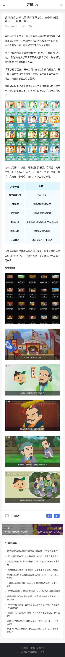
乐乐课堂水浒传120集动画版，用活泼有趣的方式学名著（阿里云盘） (33, 598)
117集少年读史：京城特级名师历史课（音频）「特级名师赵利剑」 (32, 576)
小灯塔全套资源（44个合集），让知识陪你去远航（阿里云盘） (32, 584)
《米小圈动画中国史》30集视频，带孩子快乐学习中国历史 (32, 556)
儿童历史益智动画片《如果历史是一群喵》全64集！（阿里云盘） (32, 622)
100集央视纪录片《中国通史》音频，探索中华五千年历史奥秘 (33, 563)
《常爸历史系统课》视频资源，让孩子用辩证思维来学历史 (32, 569)
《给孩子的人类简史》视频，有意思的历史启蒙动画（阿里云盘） (33, 614)
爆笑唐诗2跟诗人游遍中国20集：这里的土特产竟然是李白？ (33, 550)
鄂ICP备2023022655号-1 (33, 651)
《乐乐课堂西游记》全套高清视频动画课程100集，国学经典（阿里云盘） (33, 606)
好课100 (32, 648)
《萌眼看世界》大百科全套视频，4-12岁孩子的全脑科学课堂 (33, 591)
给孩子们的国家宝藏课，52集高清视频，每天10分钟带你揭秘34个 (32, 630)
